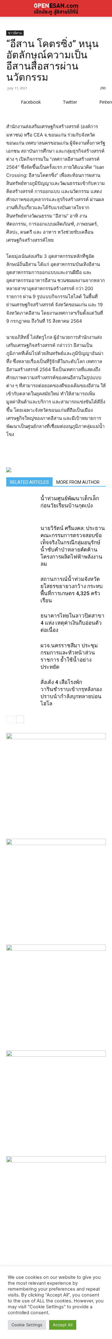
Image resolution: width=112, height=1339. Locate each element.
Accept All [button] (62, 1324)
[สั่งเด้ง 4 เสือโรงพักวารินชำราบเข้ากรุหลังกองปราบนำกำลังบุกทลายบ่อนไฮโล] (21, 694)
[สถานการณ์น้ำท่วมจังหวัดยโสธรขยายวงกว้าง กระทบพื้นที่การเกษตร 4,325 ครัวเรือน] (21, 591)
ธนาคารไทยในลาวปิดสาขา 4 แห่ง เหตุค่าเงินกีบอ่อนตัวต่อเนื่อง (72, 623)
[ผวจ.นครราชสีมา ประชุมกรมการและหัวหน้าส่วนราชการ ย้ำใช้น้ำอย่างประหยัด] (21, 657)
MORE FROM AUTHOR (78, 482)
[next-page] (20, 719)
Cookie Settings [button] (27, 1324)
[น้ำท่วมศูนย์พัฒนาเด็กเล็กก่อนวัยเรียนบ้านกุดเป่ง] (21, 510)
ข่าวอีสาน (15, 33)
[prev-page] (10, 719)
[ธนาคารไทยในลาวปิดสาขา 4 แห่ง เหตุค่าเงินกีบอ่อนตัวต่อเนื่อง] (21, 627)
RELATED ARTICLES (29, 482)
